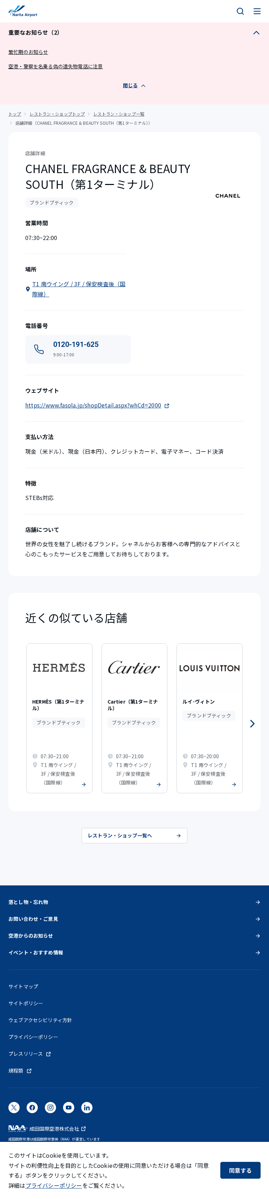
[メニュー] (257, 11)
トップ (14, 114)
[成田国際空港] (22, 11)
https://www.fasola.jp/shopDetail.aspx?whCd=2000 (93, 405)
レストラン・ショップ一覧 (118, 114)
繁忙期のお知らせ (28, 51)
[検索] (240, 11)
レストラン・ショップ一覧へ (120, 835)
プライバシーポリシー (54, 1185)
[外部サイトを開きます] (14, 1109)
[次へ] (252, 723)
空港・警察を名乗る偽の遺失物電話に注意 (55, 66)
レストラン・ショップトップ (57, 114)
